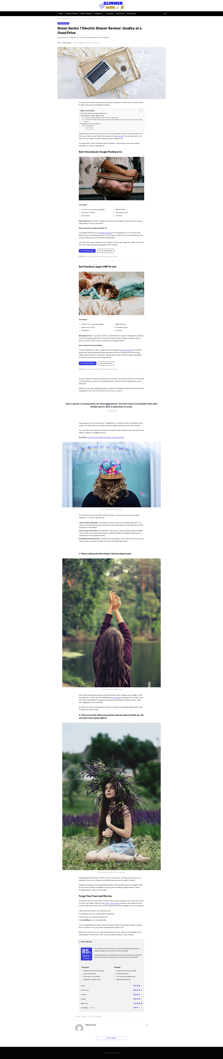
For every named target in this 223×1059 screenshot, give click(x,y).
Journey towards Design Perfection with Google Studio (105, 437)
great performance (126, 350)
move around (118, 136)
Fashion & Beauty (86, 13)
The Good (91, 127)
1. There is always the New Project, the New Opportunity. (101, 117)
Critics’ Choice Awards (112, 903)
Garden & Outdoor (71, 13)
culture (78, 1016)
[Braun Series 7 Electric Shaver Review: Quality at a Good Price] (111, 72)
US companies (116, 697)
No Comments (87, 42)
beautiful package (105, 233)
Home (61, 13)
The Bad (91, 129)
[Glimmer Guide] (111, 5)
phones (91, 1016)
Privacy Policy (131, 13)
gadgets (84, 1016)
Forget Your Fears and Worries (91, 124)
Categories (98, 13)
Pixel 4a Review (89, 125)
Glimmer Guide (67, 42)
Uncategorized (63, 23)
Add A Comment (111, 1038)
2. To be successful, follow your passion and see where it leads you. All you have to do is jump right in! (113, 120)
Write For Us (120, 13)
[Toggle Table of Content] (140, 110)
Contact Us (110, 13)
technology (98, 1016)
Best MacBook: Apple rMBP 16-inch (92, 115)
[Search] (165, 14)
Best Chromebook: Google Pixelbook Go (94, 113)
